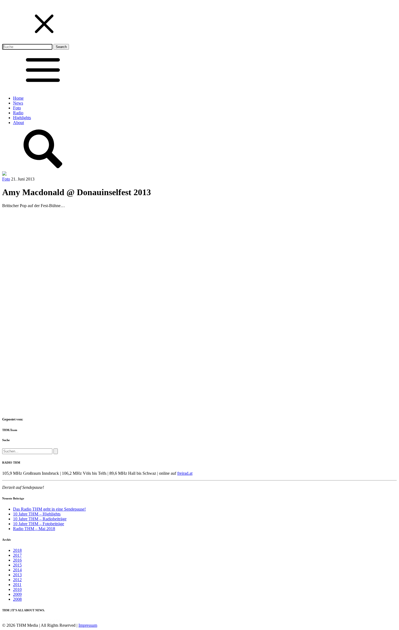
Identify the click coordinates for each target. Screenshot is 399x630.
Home (18, 98)
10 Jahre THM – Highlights (37, 514)
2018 (17, 550)
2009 (17, 594)
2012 (17, 579)
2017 (17, 555)
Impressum (87, 625)
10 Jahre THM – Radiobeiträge (39, 519)
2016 (17, 560)
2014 (17, 570)
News (18, 103)
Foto (17, 108)
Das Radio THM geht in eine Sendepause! (49, 509)
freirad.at (184, 473)
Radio (18, 112)
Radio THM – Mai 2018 (34, 528)
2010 (17, 589)
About (18, 122)
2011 (17, 584)
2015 (17, 565)
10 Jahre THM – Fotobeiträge (38, 523)
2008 (17, 599)
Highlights (22, 117)
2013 (17, 574)
